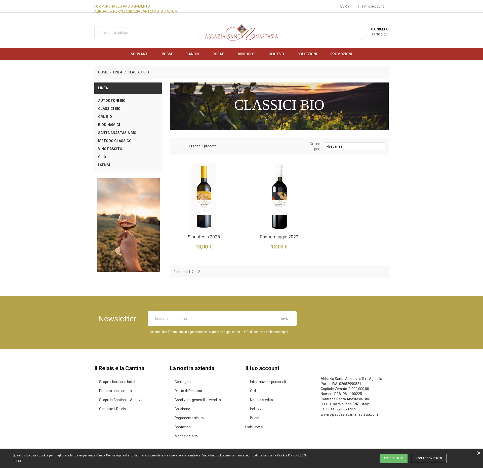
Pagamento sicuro (189, 418)
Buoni (254, 418)
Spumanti (139, 54)
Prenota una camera (115, 391)
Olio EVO (276, 54)
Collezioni (307, 54)
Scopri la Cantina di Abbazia (121, 400)
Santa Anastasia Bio (117, 133)
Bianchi (192, 54)
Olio (102, 157)
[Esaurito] (258, 217)
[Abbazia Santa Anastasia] (128, 225)
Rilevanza (354, 146)
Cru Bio (105, 117)
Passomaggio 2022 (279, 236)
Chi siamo (182, 409)
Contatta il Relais (112, 409)
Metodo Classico (115, 141)
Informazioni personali (268, 382)
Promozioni (341, 54)
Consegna (183, 382)
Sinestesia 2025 (204, 236)
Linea (103, 88)
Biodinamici (109, 125)
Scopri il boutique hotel (117, 382)
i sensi (104, 165)
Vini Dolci (246, 54)
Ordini (254, 391)
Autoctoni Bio (112, 101)
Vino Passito (110, 149)
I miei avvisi (254, 427)
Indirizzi (256, 409)
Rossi (167, 54)
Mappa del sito (186, 436)
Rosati (219, 54)
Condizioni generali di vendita (198, 400)
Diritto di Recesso (188, 391)
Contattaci (183, 427)
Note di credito (261, 400)
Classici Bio (109, 109)
